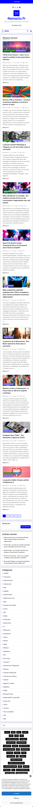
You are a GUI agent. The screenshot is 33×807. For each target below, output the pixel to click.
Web (4, 719)
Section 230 (6, 701)
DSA (4, 612)
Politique (6, 95)
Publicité (5, 680)
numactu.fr (16, 18)
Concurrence (7, 577)
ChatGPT (5, 573)
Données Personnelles (9, 605)
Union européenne (8, 712)
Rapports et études (9, 50)
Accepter (16, 793)
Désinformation (8, 473)
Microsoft (26, 766)
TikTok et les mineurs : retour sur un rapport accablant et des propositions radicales (16, 57)
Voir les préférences (16, 803)
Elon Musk (9, 752)
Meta (20, 766)
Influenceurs (6, 630)
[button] (30, 776)
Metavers (6, 648)
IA (4, 626)
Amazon (7, 732)
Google (23, 752)
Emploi (5, 616)
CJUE (16, 735)
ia (17, 756)
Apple (13, 732)
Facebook (17, 752)
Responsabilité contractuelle (11, 697)
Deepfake (15, 746)
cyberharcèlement (21, 742)
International (8, 140)
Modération (17, 473)
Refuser (16, 798)
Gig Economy (7, 623)
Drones (5, 609)
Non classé (6, 658)
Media (5, 644)
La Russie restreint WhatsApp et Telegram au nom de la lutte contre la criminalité (16, 147)
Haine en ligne (11, 756)
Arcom (18, 732)
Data (4, 587)
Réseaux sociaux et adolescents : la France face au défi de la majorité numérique (16, 390)
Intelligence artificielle (16, 759)
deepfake (6, 591)
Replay (5, 690)
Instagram (22, 756)
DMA (4, 602)
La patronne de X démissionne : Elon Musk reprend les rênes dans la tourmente (16, 343)
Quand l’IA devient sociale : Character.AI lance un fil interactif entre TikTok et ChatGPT (15, 245)
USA (4, 715)
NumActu (6, 152)
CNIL (22, 735)
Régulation (6, 687)
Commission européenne (12, 739)
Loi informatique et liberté (10, 766)
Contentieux (23, 739)
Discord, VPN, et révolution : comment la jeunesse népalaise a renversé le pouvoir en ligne (16, 102)
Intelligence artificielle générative (16, 763)
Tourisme (6, 708)
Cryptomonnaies (8, 580)
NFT (4, 655)
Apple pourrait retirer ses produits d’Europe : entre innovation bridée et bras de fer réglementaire (16, 539)
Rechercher (6, 523)
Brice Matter (7, 62)
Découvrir (5, 82)
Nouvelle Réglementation (22, 770)
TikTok (5, 704)
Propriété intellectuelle (9, 672)
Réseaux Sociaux (20, 50)
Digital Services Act (9, 598)
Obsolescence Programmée (11, 665)
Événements (6, 619)
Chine (11, 735)
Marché (5, 641)
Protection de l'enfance (10, 191)
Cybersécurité (7, 584)
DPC (18, 749)
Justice (5, 637)
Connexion (17, 1)
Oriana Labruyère (10, 773)
